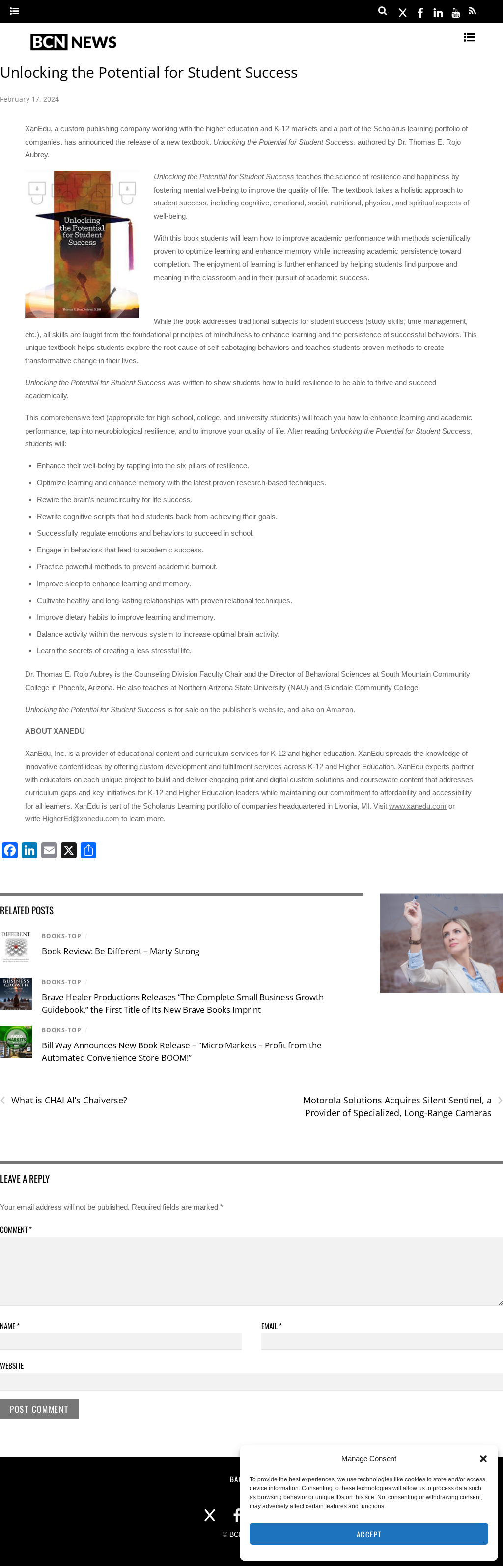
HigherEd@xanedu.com (80, 818)
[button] (483, 1459)
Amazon (339, 709)
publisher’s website (252, 709)
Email (271, 1325)
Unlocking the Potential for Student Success (149, 72)
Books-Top (62, 936)
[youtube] (456, 11)
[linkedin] (438, 11)
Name (10, 1325)
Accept (369, 1534)
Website (12, 1365)
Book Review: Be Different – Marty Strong (120, 951)
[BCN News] (74, 50)
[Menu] (14, 11)
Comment (16, 1229)
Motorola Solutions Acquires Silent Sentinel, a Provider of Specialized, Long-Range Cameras (403, 1106)
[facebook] (420, 11)
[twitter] (403, 11)
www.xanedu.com (418, 806)
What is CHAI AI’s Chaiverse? (63, 1100)
